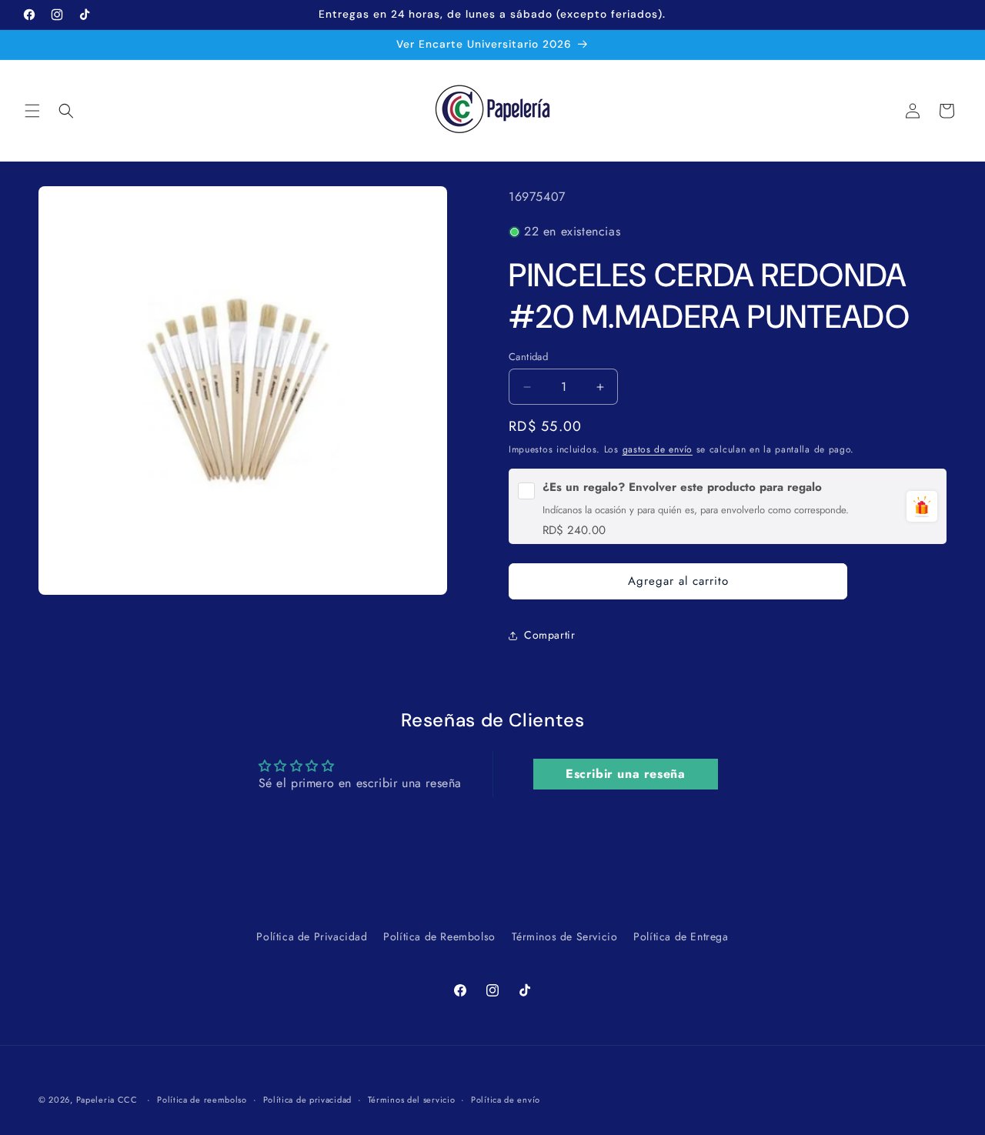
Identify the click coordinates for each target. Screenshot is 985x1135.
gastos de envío (658, 449)
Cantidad (528, 356)
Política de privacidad (307, 1099)
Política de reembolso (202, 1099)
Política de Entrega (680, 936)
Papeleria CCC (107, 1099)
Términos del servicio (412, 1099)
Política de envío (505, 1099)
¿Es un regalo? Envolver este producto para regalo (682, 487)
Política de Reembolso (439, 936)
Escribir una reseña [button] (625, 774)
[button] (32, 111)
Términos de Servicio (565, 936)
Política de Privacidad (311, 936)
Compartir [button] (549, 635)
